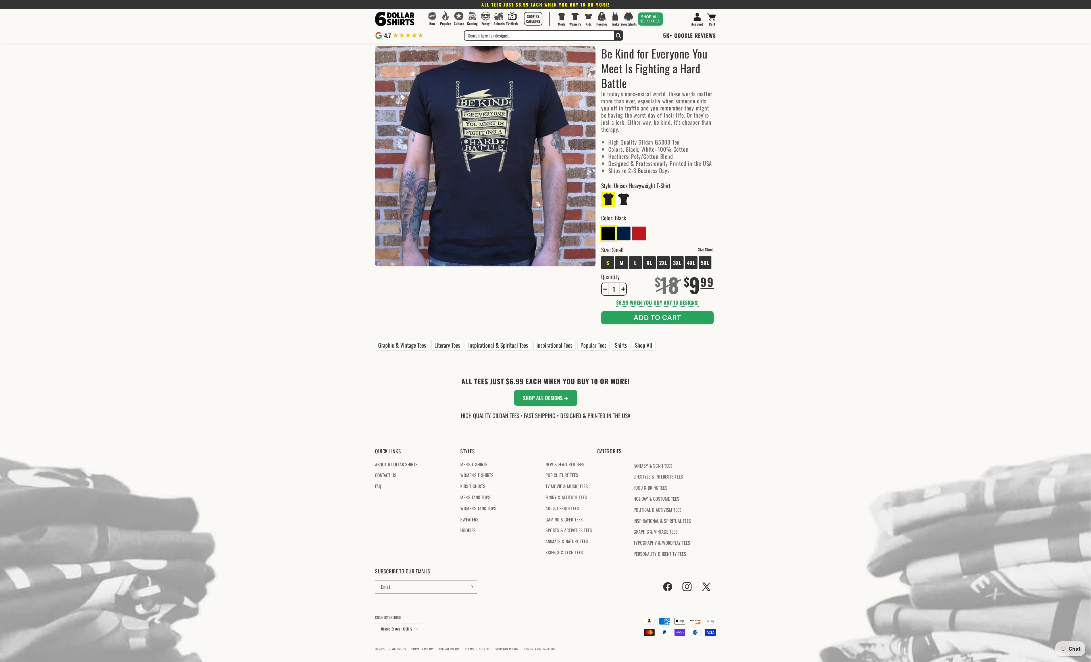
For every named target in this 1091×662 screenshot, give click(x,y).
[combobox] (539, 35)
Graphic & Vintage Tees (402, 345)
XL (649, 262)
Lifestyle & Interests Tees (658, 476)
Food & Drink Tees (650, 487)
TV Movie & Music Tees (567, 486)
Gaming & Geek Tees (564, 519)
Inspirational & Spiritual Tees (498, 345)
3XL (677, 262)
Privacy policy (422, 649)
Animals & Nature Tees (567, 541)
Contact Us (385, 475)
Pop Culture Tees (562, 475)
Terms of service (477, 649)
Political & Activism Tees (658, 509)
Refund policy (449, 649)
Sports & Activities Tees (569, 530)
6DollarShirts (397, 649)
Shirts (621, 345)
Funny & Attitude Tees (566, 497)
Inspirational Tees (554, 345)
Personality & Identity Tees (660, 553)
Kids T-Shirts (472, 486)
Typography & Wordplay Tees (662, 542)
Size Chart (706, 249)
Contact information (540, 649)
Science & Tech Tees (564, 552)
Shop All (643, 345)
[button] (533, 18)
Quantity (610, 276)
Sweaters (469, 519)
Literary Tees (447, 345)
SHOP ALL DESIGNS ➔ (545, 398)
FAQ (378, 486)
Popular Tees (593, 345)
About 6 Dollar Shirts (396, 464)
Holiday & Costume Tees (656, 498)
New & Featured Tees (565, 464)
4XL (691, 262)
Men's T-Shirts (474, 464)
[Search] (618, 35)
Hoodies (468, 530)
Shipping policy (507, 649)
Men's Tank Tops (475, 497)
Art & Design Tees (562, 508)
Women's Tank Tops (478, 508)
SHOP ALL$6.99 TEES (650, 19)
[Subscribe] (471, 587)
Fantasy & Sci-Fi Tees (653, 465)
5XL (705, 262)
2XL (663, 262)
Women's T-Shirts (477, 475)
